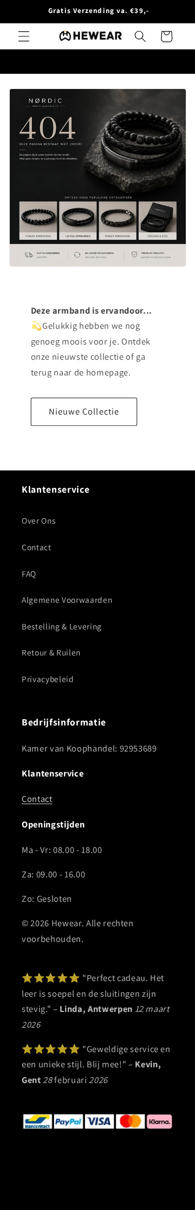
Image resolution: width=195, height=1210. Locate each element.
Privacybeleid (48, 678)
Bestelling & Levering (62, 626)
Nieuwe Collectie (84, 411)
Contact (36, 547)
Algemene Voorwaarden (67, 599)
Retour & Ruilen (51, 652)
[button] (24, 36)
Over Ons (38, 520)
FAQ (29, 573)
